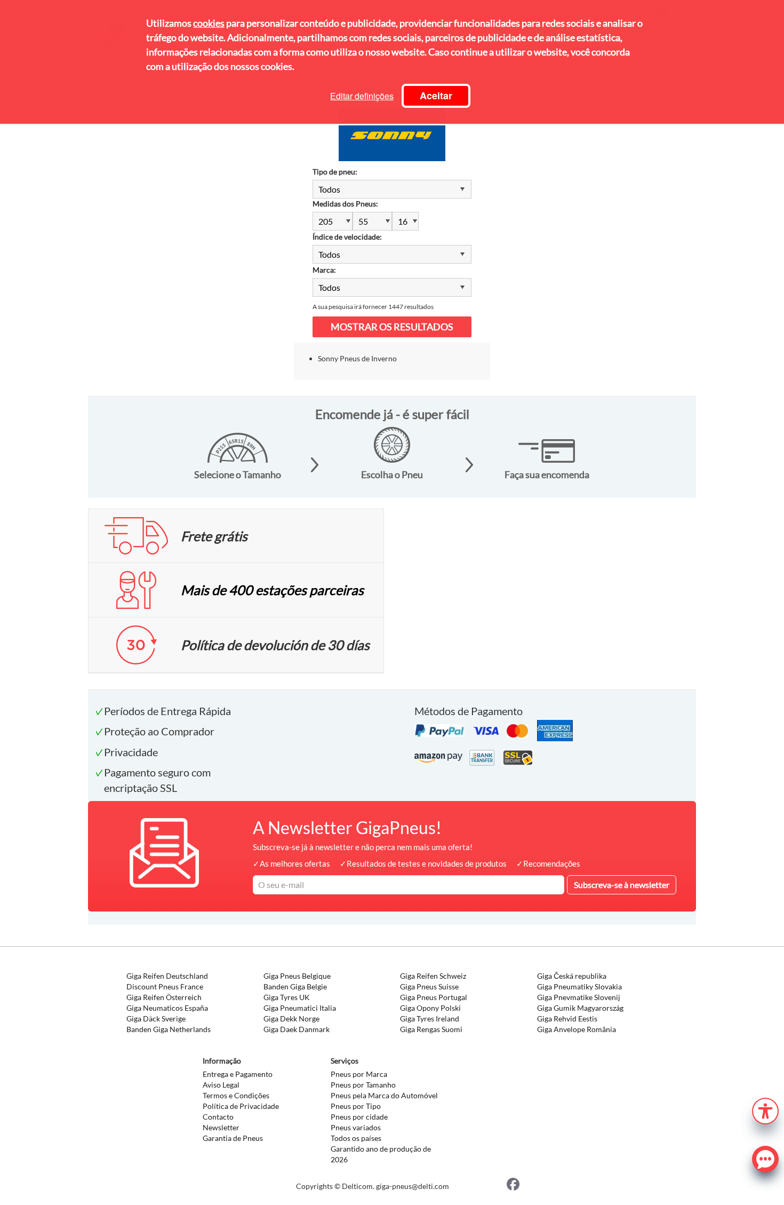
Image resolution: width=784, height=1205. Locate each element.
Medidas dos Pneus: (345, 203)
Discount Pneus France (164, 986)
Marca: (324, 269)
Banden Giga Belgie (295, 986)
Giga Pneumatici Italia (299, 1007)
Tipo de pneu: (335, 171)
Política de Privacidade (241, 1106)
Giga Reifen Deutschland (167, 975)
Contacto (218, 1116)
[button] (765, 1109)
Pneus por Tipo (356, 1106)
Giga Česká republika (571, 975)
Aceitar (436, 95)
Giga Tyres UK (286, 997)
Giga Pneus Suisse (429, 986)
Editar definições (362, 96)
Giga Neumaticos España (167, 1007)
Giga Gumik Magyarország (580, 1007)
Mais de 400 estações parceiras (272, 590)
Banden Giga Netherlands (168, 1029)
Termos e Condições (236, 1095)
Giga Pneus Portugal (433, 997)
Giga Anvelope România (576, 1029)
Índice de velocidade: (347, 236)
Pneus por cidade (359, 1116)
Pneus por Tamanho (363, 1084)
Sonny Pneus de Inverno (357, 358)
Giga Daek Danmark (296, 1029)
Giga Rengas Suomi (431, 1029)
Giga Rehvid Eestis (567, 1018)
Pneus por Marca (359, 1074)
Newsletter (221, 1127)
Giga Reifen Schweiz (433, 975)
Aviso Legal (221, 1084)
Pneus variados (356, 1127)
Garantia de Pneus (233, 1138)
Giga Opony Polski (430, 1007)
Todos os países (356, 1138)
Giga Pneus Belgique (297, 975)
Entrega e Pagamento (238, 1074)
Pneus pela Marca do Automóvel (384, 1095)
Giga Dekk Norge (291, 1018)
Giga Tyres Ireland (429, 1018)
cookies (209, 23)
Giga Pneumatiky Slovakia (579, 986)
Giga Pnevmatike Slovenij (578, 997)
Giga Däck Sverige (156, 1018)
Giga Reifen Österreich (164, 997)
